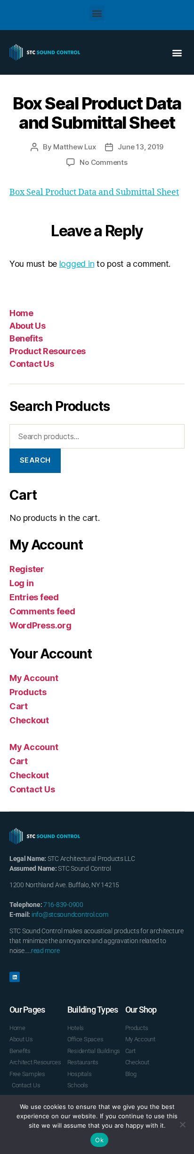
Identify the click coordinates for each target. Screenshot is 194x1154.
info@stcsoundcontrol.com (70, 914)
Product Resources (47, 351)
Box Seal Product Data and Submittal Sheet (94, 192)
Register (26, 569)
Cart (18, 706)
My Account (33, 678)
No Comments (103, 162)
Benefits (25, 338)
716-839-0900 (63, 904)
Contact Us (31, 364)
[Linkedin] (14, 977)
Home (21, 313)
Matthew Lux (74, 146)
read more (45, 950)
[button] (97, 13)
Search (35, 460)
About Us (27, 326)
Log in (21, 583)
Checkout (29, 720)
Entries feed (34, 597)
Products (28, 692)
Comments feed (42, 611)
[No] (182, 1124)
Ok (99, 1140)
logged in (77, 264)
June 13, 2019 (140, 146)
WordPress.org (40, 625)
